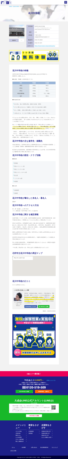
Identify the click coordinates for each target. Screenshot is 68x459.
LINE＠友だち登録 (44, 306)
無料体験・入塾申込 (44, 391)
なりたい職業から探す (46, 437)
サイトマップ (55, 447)
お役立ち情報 (13, 450)
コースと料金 (19, 431)
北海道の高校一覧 (45, 433)
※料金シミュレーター (51, 380)
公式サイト (22, 37)
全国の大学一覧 (45, 435)
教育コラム (18, 435)
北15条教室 (31, 431)
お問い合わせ (34, 447)
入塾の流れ (18, 433)
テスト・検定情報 (20, 439)
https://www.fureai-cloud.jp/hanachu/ (45, 46)
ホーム (13, 447)
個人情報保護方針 (44, 447)
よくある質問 (19, 437)
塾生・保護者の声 (20, 441)
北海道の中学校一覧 (46, 431)
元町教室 (31, 433)
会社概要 (24, 447)
